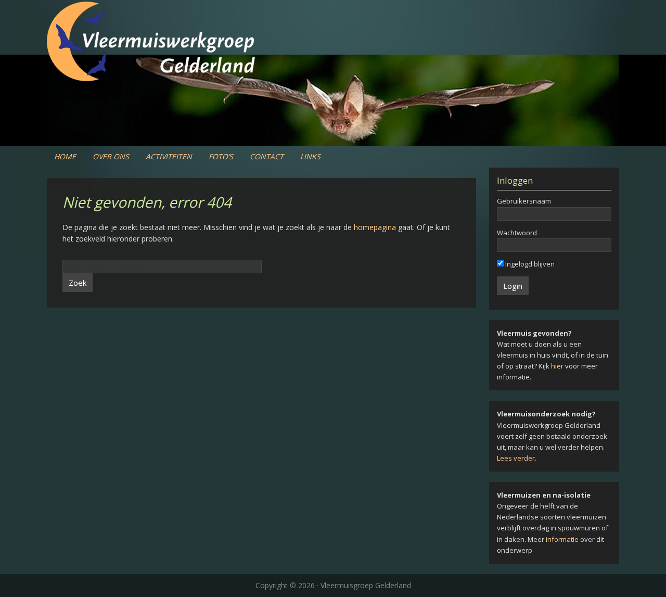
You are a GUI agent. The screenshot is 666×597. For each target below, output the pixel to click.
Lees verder (516, 458)
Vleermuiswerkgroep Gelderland (333, 41)
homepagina (375, 227)
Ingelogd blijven (529, 264)
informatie (562, 539)
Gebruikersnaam (524, 201)
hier (557, 366)
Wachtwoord (517, 232)
